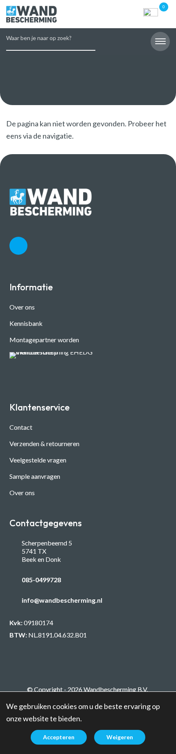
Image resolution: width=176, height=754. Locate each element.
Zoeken (86, 35)
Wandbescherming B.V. (115, 689)
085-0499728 (41, 579)
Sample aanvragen (34, 476)
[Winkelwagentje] (150, 14)
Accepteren (58, 737)
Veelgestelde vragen (37, 460)
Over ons (22, 307)
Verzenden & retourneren (44, 443)
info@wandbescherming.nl (62, 600)
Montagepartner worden (44, 339)
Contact (20, 427)
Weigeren (119, 737)
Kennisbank (26, 323)
